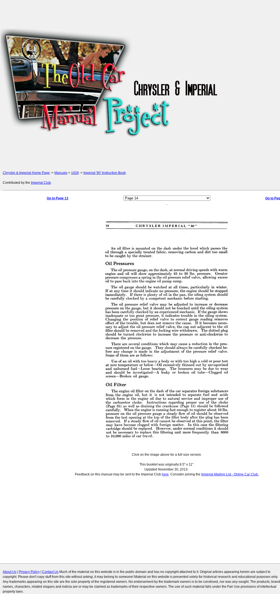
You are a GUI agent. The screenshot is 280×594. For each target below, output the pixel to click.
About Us (9, 572)
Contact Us (50, 572)
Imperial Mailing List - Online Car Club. (230, 474)
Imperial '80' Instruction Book (104, 173)
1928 (75, 173)
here (165, 474)
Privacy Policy (29, 572)
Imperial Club (41, 183)
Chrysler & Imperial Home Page (26, 173)
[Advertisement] (249, 83)
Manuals (60, 173)
